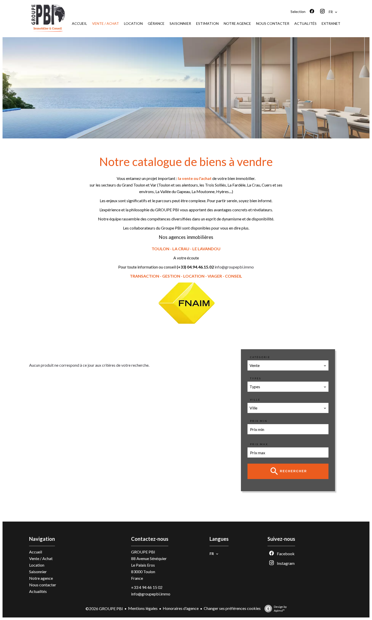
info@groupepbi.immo (234, 266)
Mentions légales (143, 608)
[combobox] (287, 365)
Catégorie (260, 357)
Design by (280, 608)
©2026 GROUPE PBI (104, 608)
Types (255, 378)
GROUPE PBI (143, 551)
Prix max (259, 444)
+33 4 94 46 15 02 (146, 587)
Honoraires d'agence (181, 608)
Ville (255, 399)
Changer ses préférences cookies (232, 608)
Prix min (258, 420)
